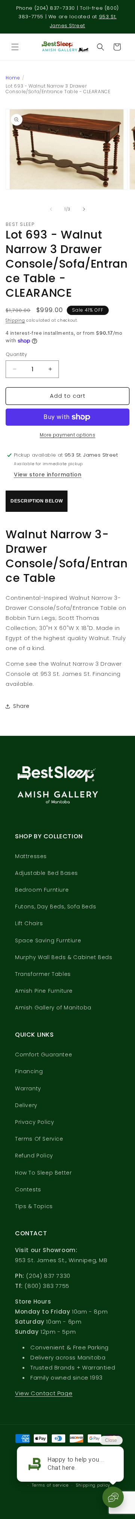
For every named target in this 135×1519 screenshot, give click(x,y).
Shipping (15, 320)
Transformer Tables (43, 974)
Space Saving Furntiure (48, 940)
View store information (47, 474)
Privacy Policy (34, 1122)
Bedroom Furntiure (42, 890)
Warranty (28, 1088)
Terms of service (50, 1485)
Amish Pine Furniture (44, 991)
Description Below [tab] (36, 501)
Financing (29, 1071)
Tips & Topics (34, 1206)
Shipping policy (93, 1485)
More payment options (67, 435)
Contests (28, 1189)
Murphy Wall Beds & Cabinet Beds (63, 957)
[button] (15, 47)
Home (13, 78)
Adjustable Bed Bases (46, 873)
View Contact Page (43, 1393)
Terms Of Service (39, 1139)
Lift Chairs (29, 923)
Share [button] (21, 706)
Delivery (26, 1105)
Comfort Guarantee (43, 1054)
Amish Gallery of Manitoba (53, 1007)
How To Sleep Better (43, 1172)
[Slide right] (84, 209)
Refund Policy (34, 1155)
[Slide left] (51, 209)
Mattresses (31, 856)
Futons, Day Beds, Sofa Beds (55, 906)
